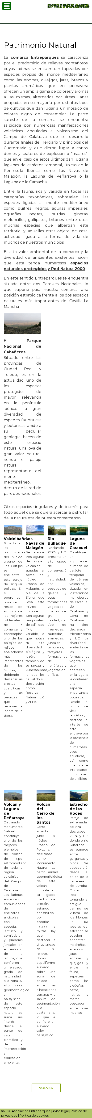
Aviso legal (60, 1111)
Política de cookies (34, 1115)
